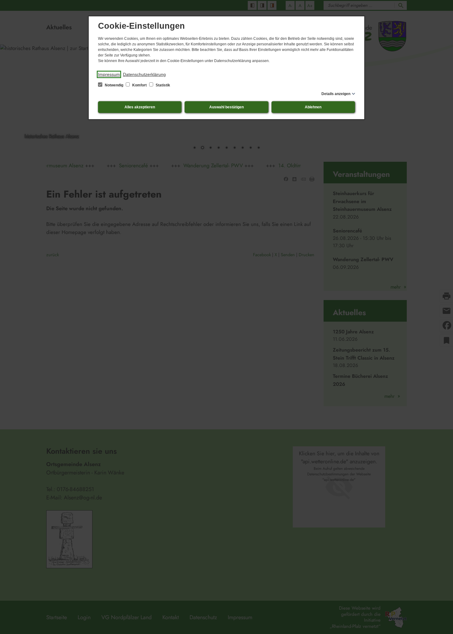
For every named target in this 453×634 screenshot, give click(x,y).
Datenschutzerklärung (144, 74)
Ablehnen (313, 107)
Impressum (109, 74)
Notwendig (114, 85)
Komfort (139, 85)
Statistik (162, 85)
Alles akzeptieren (139, 107)
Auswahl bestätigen (226, 107)
